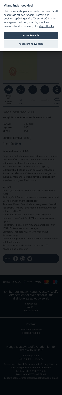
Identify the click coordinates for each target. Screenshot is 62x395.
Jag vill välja (46, 26)
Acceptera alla (31, 35)
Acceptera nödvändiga (31, 43)
